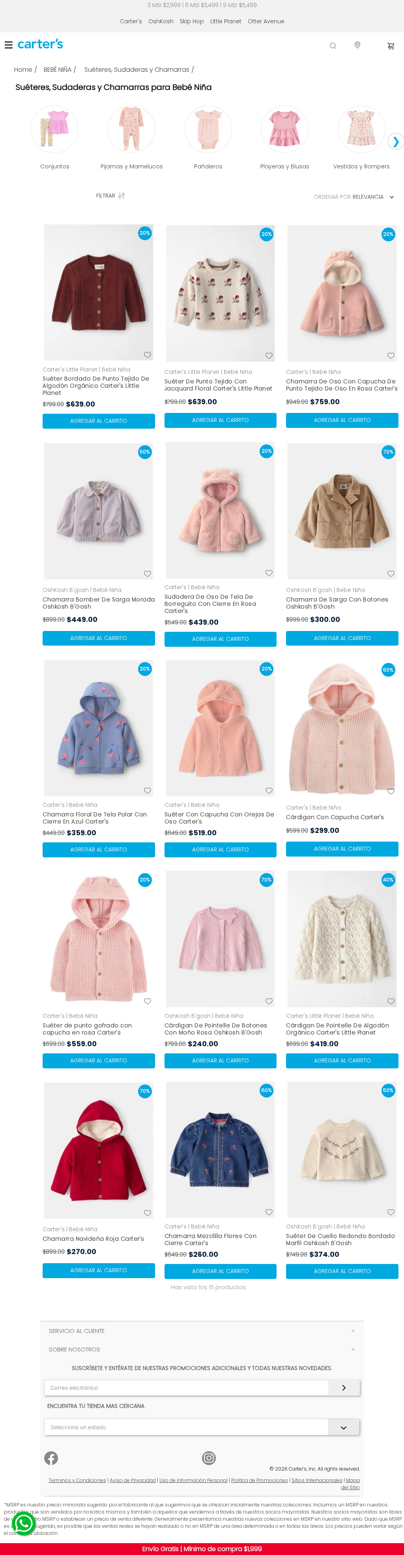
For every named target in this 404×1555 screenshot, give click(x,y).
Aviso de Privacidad (133, 1480)
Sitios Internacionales (317, 1480)
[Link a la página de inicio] (27, 69)
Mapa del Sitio (350, 1484)
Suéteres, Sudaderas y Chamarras (136, 69)
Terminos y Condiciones (77, 1480)
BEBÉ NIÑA (57, 69)
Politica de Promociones (259, 1480)
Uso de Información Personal (193, 1480)
